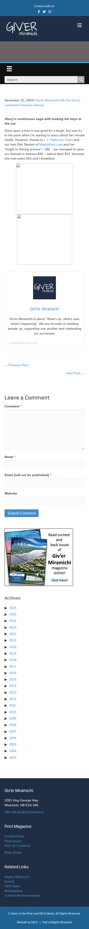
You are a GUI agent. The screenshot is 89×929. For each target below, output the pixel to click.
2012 (12, 699)
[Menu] (9, 68)
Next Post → (75, 373)
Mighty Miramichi (17, 877)
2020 (12, 647)
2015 (12, 679)
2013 (12, 692)
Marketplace (13, 891)
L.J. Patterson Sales (58, 140)
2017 (12, 666)
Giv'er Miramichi (47, 100)
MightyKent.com (51, 144)
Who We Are (14, 812)
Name (10, 457)
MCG (34, 922)
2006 (12, 738)
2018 (12, 660)
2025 (12, 614)
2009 (12, 718)
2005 (12, 744)
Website (11, 493)
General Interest (32, 105)
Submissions (34, 812)
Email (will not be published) (28, 475)
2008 (12, 725)
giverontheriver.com (23, 343)
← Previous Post (17, 365)
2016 (12, 673)
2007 (12, 731)
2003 (12, 757)
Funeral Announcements (22, 895)
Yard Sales (12, 886)
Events (9, 881)
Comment (13, 406)
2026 (12, 608)
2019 (12, 653)
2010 (12, 712)
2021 (12, 640)
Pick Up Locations (17, 845)
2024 (12, 621)
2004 (12, 751)
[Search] (81, 79)
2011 (12, 705)
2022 (12, 634)
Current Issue (14, 836)
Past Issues (13, 841)
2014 (12, 686)
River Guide (13, 852)
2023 (12, 627)
